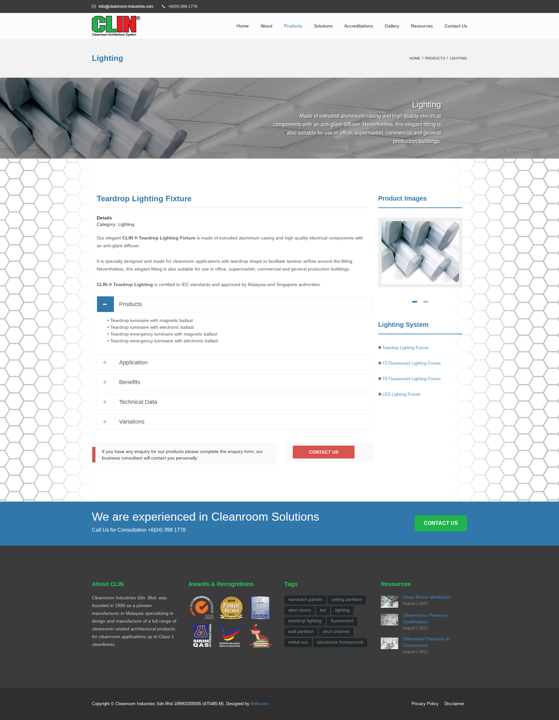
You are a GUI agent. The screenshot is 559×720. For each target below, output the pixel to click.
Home (242, 25)
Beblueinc (260, 703)
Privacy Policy (425, 703)
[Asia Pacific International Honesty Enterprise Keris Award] (260, 635)
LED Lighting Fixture (401, 394)
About (266, 25)
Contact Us (455, 25)
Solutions (323, 25)
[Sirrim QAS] (202, 635)
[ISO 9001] (202, 607)
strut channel (336, 631)
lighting (342, 610)
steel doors (299, 610)
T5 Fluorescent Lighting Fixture (411, 363)
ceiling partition (346, 599)
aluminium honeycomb (340, 642)
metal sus (298, 642)
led (323, 610)
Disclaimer (454, 703)
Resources (422, 25)
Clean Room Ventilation (427, 597)
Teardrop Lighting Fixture (405, 347)
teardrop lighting (305, 620)
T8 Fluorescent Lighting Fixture (411, 378)
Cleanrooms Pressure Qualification (425, 618)
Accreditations (358, 25)
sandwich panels (305, 599)
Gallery (392, 25)
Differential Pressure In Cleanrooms (426, 642)
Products (293, 25)
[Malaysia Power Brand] (231, 607)
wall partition (301, 631)
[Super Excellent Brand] (260, 607)
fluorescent (342, 620)
